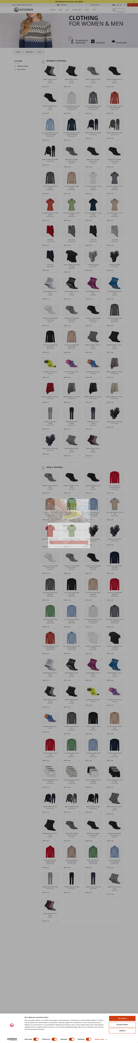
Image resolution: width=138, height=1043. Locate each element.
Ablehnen (122, 1030)
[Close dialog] (88, 498)
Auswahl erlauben (122, 1024)
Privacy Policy (85, 544)
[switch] (54, 1039)
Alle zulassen (122, 1018)
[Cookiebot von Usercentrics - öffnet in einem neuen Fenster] (12, 1039)
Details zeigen (99, 1039)
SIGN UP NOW (69, 540)
